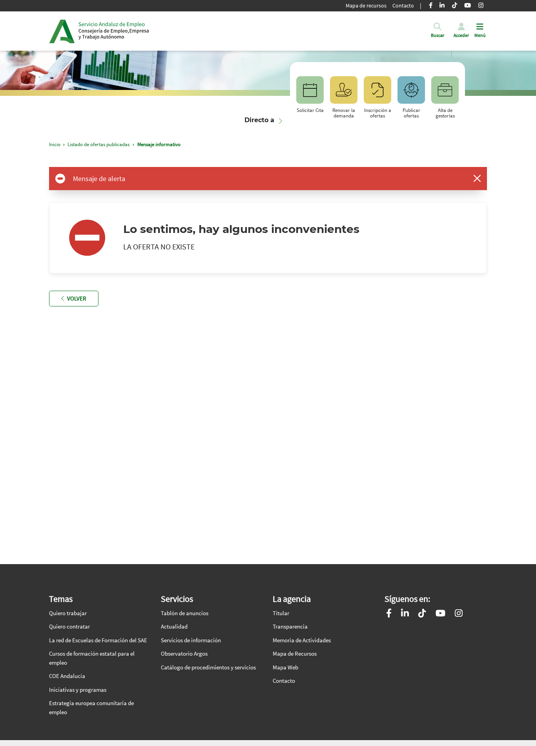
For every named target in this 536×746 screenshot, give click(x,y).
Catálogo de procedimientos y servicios (208, 667)
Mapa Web (285, 667)
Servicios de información (191, 640)
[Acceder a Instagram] (458, 614)
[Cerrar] (477, 178)
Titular (281, 613)
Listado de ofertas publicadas (98, 144)
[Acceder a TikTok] (422, 614)
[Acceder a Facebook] (389, 614)
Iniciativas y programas (77, 689)
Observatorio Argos (184, 653)
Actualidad (174, 626)
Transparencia (290, 626)
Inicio (113, 31)
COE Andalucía (67, 676)
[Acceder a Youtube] (440, 614)
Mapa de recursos (366, 5)
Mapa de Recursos (295, 653)
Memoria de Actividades (302, 640)
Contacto (403, 5)
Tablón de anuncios (184, 613)
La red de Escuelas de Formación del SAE (98, 640)
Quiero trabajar (68, 613)
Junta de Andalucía (62, 31)
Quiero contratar (69, 626)
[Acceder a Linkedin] (404, 614)
